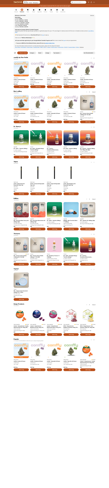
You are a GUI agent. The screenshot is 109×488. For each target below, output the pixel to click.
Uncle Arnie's (60, 47)
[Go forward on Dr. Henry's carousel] (94, 127)
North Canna (54, 47)
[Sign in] (88, 2)
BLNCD (66, 47)
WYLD (45, 47)
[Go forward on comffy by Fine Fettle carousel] (94, 58)
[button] (92, 15)
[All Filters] (15, 53)
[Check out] (91, 2)
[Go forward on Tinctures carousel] (94, 234)
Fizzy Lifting (17, 47)
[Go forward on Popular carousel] (94, 339)
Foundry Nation (72, 47)
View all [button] (93, 92)
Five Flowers (23, 47)
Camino (48, 47)
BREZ (41, 47)
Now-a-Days (29, 47)
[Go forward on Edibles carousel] (89, 199)
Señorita (82, 47)
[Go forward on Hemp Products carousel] (89, 304)
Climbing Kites (36, 47)
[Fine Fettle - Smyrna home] (18, 2)
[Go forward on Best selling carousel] (89, 92)
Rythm (77, 47)
